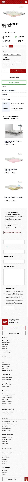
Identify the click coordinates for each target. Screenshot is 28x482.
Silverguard (14, 110)
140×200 (17, 103)
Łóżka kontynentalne (7, 361)
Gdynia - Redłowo (6, 439)
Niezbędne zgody (11, 288)
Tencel (18, 110)
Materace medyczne (7, 352)
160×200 (22, 103)
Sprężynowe (5, 344)
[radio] (6, 54)
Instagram (4, 472)
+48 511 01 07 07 (14, 77)
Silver (21, 108)
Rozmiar (5, 52)
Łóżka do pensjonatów (7, 370)
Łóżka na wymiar (6, 359)
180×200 (13, 105)
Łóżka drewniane (6, 362)
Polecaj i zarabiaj (6, 386)
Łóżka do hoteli (5, 368)
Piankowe (4, 86)
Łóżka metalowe (6, 364)
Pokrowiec (6, 59)
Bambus (18, 108)
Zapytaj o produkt (14, 82)
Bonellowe (4, 346)
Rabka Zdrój (5, 443)
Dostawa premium (6, 414)
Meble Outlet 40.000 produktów (9, 448)
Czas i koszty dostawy (7, 412)
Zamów (17, 70)
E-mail (6, 247)
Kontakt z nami (14, 328)
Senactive (5, 28)
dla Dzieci (4, 348)
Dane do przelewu (6, 403)
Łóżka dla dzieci (6, 366)
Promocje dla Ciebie (7, 384)
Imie (5, 237)
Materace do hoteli (6, 350)
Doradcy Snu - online (7, 447)
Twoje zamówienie (6, 381)
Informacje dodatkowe (8, 90)
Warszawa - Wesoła (7, 437)
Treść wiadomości (9, 266)
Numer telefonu (8, 256)
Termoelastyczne (6, 340)
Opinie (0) (4, 94)
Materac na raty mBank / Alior (9, 425)
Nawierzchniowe (6, 342)
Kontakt (4, 405)
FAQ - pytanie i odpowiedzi (8, 394)
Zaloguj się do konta (7, 377)
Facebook (4, 470)
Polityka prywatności (7, 401)
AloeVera (13, 108)
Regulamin (5, 399)
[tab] (14, 90)
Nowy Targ (4, 441)
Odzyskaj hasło (6, 383)
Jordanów (4, 445)
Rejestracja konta (6, 379)
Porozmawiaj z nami (14, 333)
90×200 (13, 103)
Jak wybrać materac (7, 395)
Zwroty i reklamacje (7, 397)
